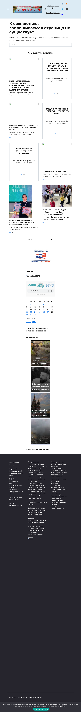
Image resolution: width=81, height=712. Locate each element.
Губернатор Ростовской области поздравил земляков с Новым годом (24, 127)
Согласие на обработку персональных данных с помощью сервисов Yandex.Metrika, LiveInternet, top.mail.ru (37, 530)
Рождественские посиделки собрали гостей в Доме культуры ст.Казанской (55, 212)
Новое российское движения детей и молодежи (24, 151)
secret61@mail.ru (53, 13)
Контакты (12, 465)
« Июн (28, 322)
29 (27, 315)
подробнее (43, 704)
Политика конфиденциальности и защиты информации (37, 520)
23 (31, 312)
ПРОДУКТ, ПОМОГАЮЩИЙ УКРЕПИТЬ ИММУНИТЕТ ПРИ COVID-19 (57, 111)
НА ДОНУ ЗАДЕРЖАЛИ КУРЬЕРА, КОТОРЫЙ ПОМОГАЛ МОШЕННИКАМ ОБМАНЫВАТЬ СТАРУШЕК (57, 67)
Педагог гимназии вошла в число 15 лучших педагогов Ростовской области (21, 222)
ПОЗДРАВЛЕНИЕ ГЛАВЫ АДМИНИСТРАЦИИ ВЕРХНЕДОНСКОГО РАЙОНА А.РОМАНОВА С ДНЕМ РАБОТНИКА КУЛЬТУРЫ (21, 85)
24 (35, 312)
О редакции (14, 462)
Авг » (34, 322)
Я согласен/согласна (41, 709)
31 (35, 315)
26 (44, 312)
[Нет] (79, 707)
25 (39, 312)
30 (31, 315)
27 (48, 312)
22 (27, 312)
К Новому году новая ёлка (54, 171)
